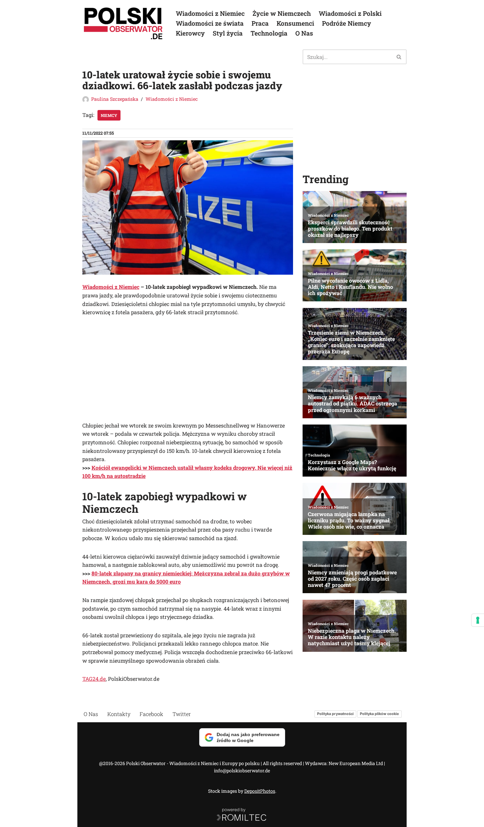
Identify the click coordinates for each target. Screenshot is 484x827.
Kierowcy (190, 33)
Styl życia (228, 33)
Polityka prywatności (335, 713)
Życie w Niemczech (282, 13)
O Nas (304, 33)
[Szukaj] (399, 56)
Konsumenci (295, 23)
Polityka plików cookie (379, 713)
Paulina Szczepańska (114, 99)
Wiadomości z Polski (350, 13)
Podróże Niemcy (346, 23)
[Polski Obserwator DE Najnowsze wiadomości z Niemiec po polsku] (123, 23)
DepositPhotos (259, 791)
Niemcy (109, 115)
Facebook (151, 713)
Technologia (269, 33)
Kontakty (118, 713)
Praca (260, 23)
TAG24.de (94, 678)
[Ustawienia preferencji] (477, 620)
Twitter (182, 713)
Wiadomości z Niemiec (210, 13)
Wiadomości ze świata (210, 23)
